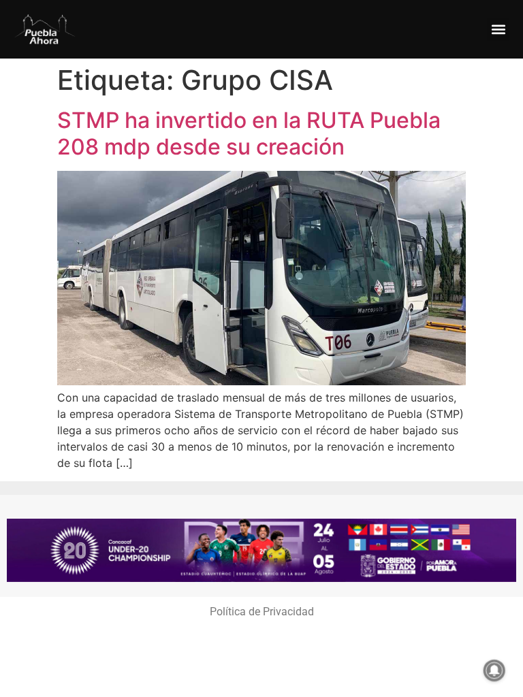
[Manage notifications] (494, 670)
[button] (498, 29)
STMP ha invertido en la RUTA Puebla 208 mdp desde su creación (249, 133)
